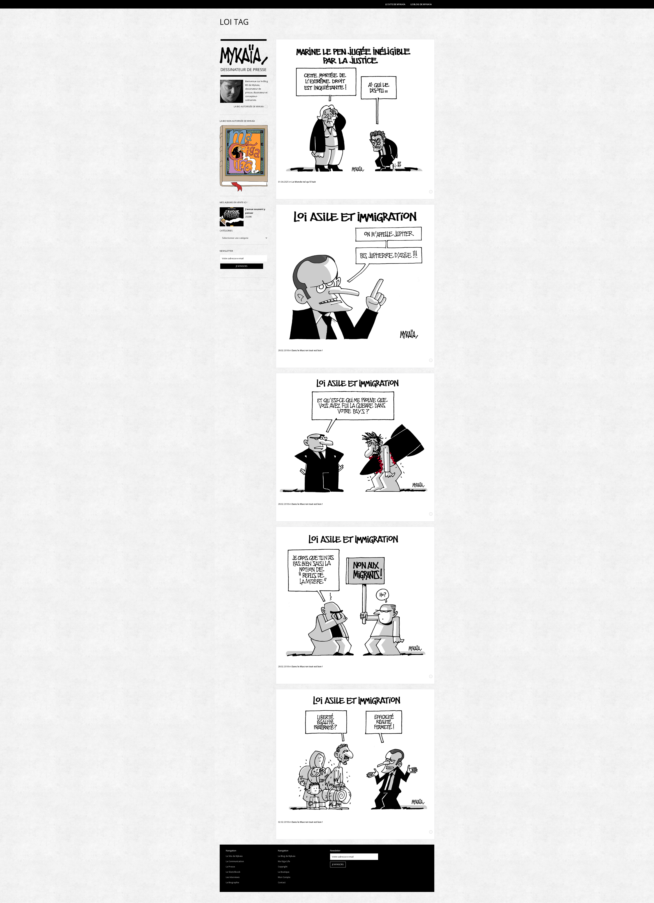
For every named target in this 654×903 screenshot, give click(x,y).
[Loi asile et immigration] (355, 276)
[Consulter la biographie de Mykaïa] (266, 106)
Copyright (282, 866)
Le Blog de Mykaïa (286, 856)
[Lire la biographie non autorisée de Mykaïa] (244, 190)
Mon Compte (284, 877)
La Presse (230, 866)
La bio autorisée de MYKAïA (249, 106)
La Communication (235, 861)
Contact (282, 882)
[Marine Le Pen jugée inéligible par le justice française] (355, 108)
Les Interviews (233, 877)
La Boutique (283, 871)
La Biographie (232, 882)
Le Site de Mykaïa (234, 856)
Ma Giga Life (284, 861)
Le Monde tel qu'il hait (304, 181)
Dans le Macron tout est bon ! (307, 350)
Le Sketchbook (233, 871)
